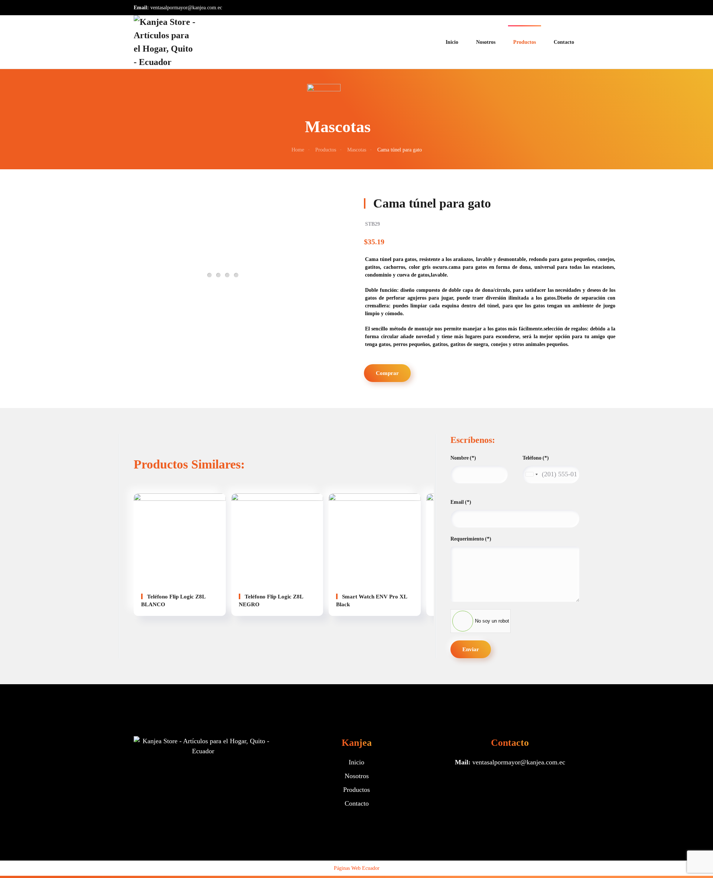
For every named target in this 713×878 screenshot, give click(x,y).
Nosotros (485, 42)
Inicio (452, 42)
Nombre (463, 458)
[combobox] (531, 474)
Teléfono (535, 458)
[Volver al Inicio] (165, 42)
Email (460, 502)
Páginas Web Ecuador (357, 868)
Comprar (387, 373)
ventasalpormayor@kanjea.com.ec (186, 7)
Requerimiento (470, 539)
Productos (524, 42)
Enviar (470, 649)
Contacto (564, 42)
